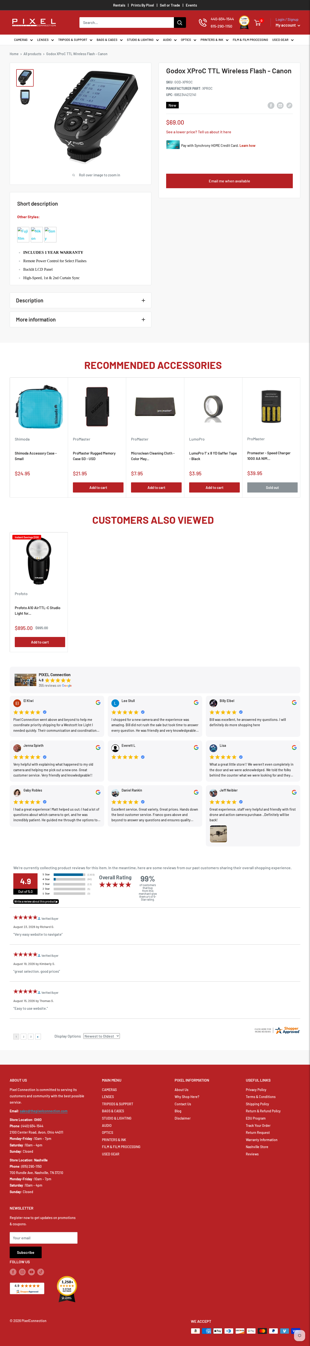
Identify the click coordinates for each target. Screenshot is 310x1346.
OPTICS (186, 40)
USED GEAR (280, 40)
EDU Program (256, 1118)
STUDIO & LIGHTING (140, 40)
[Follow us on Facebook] (13, 1272)
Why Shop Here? (187, 1097)
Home (14, 54)
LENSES (43, 40)
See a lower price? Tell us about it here (198, 131)
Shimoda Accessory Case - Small (36, 456)
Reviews (252, 1154)
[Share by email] (280, 105)
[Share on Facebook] (271, 105)
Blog (178, 1111)
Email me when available (229, 181)
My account (286, 24)
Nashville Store (257, 1147)
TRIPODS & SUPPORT (72, 40)
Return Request (258, 1132)
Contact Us (183, 1104)
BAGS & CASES (107, 40)
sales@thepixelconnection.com (44, 1111)
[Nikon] (37, 226)
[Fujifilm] (23, 226)
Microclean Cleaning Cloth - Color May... (153, 456)
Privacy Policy (256, 1090)
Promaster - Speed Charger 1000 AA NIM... (269, 456)
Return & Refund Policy (263, 1111)
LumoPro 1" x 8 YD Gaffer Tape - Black (213, 456)
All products (32, 54)
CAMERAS (21, 40)
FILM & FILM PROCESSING (250, 40)
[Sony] (50, 226)
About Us (181, 1090)
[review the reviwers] (98, 704)
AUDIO (167, 40)
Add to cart (98, 487)
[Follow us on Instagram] (22, 1272)
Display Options (67, 1036)
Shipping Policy (257, 1104)
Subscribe (25, 1252)
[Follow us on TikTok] (40, 1272)
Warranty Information (262, 1140)
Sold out (272, 487)
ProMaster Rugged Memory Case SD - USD (94, 456)
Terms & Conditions (261, 1097)
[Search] (180, 22)
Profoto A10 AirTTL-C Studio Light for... (37, 610)
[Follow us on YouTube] (31, 1272)
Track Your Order (258, 1125)
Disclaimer (183, 1118)
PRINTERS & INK (212, 40)
